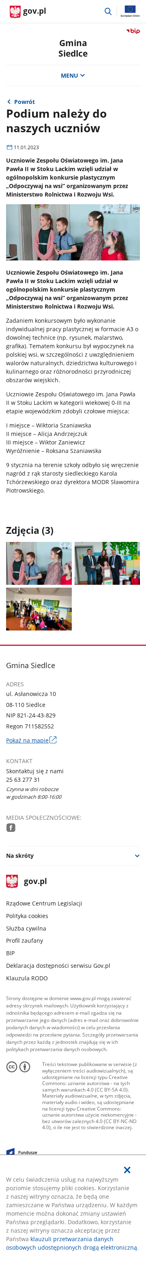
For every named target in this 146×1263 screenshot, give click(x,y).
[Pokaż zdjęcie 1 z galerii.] (38, 563)
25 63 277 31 (23, 779)
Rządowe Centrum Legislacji (44, 903)
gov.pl (35, 882)
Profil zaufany (24, 940)
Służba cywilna (26, 928)
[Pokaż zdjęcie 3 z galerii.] (38, 609)
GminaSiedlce (73, 48)
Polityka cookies (27, 916)
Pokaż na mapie (31, 740)
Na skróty (20, 855)
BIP (10, 953)
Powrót (24, 102)
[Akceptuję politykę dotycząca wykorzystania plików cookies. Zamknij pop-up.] (127, 1170)
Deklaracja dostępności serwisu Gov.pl (58, 965)
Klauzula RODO (27, 978)
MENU (69, 75)
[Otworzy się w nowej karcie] (11, 827)
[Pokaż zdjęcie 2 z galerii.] (107, 563)
